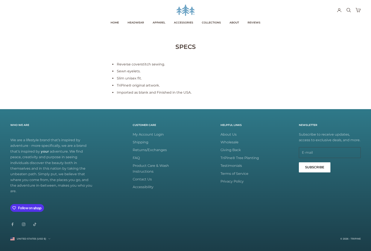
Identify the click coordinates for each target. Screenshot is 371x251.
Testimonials (231, 166)
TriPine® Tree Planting (239, 158)
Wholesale (229, 142)
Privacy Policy (232, 181)
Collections (211, 22)
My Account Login (148, 134)
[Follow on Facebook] (12, 224)
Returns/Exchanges (150, 150)
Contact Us (142, 179)
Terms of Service (234, 174)
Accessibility (143, 187)
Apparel (159, 22)
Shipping (140, 142)
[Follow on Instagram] (23, 224)
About (234, 22)
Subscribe (314, 167)
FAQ (136, 158)
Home (115, 22)
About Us (228, 134)
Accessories (183, 22)
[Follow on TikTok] (35, 224)
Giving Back (230, 150)
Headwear (136, 22)
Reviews (254, 22)
